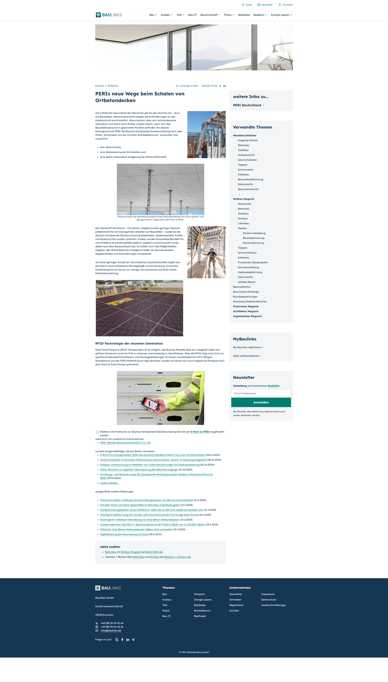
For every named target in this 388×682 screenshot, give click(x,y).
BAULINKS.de (154, 551)
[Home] (127, 590)
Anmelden (235, 599)
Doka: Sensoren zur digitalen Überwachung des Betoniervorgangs (139, 469)
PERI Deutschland (247, 105)
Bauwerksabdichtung (250, 179)
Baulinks (99, 85)
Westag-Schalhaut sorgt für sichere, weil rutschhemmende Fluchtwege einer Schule (149, 514)
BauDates (244, 14)
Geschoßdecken (247, 159)
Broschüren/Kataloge (246, 291)
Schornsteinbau (247, 252)
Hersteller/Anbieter (244, 135)
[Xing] (134, 640)
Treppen (242, 164)
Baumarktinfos (242, 286)
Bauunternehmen (248, 189)
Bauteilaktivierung (253, 237)
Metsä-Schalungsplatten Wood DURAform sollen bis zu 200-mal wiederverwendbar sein (151, 509)
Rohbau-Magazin (131, 551)
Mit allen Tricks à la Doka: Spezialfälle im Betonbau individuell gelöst (140, 504)
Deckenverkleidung (254, 233)
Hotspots (199, 594)
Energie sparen (203, 599)
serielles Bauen (247, 281)
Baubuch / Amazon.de (177, 556)
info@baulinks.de (111, 630)
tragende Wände (248, 140)
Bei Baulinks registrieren (247, 347)
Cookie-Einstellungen (273, 605)
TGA (164, 605)
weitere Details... (109, 482)
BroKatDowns (202, 610)
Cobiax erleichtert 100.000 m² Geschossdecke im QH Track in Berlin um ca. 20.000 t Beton (152, 524)
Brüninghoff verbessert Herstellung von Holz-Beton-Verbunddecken (139, 519)
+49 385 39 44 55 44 (112, 623)
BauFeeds (200, 616)
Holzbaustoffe (246, 154)
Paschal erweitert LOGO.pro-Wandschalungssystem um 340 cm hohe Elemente (146, 500)
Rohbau (154, 556)
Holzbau (243, 218)
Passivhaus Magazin (246, 306)
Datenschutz (268, 599)
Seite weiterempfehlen (246, 355)
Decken (242, 228)
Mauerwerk (244, 203)
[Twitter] (117, 640)
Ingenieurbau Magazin (247, 316)
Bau (164, 594)
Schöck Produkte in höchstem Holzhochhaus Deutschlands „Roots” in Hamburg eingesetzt (153, 459)
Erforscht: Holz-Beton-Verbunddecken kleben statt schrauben (136, 529)
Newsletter (235, 594)
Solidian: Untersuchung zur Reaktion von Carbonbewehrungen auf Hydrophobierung (149, 464)
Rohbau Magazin (243, 198)
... (239, 194)
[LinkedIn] (128, 640)
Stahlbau (243, 150)
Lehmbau (243, 223)
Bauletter (273, 385)
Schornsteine (245, 169)
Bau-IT (192, 14)
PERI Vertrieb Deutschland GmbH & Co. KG (125, 442)
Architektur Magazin (245, 311)
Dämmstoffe (245, 184)
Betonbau (111, 551)
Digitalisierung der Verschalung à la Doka (124, 534)
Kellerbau (243, 174)
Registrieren (236, 605)
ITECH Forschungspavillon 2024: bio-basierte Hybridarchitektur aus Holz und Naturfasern (152, 454)
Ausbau (166, 599)
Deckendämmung (253, 242)
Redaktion (112, 85)
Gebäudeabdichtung (250, 272)
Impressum (268, 594)
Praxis (166, 610)
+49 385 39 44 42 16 (112, 626)
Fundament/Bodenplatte (253, 262)
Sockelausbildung (248, 267)
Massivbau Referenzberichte (249, 301)
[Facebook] (123, 640)
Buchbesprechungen (245, 296)
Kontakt (234, 610)
